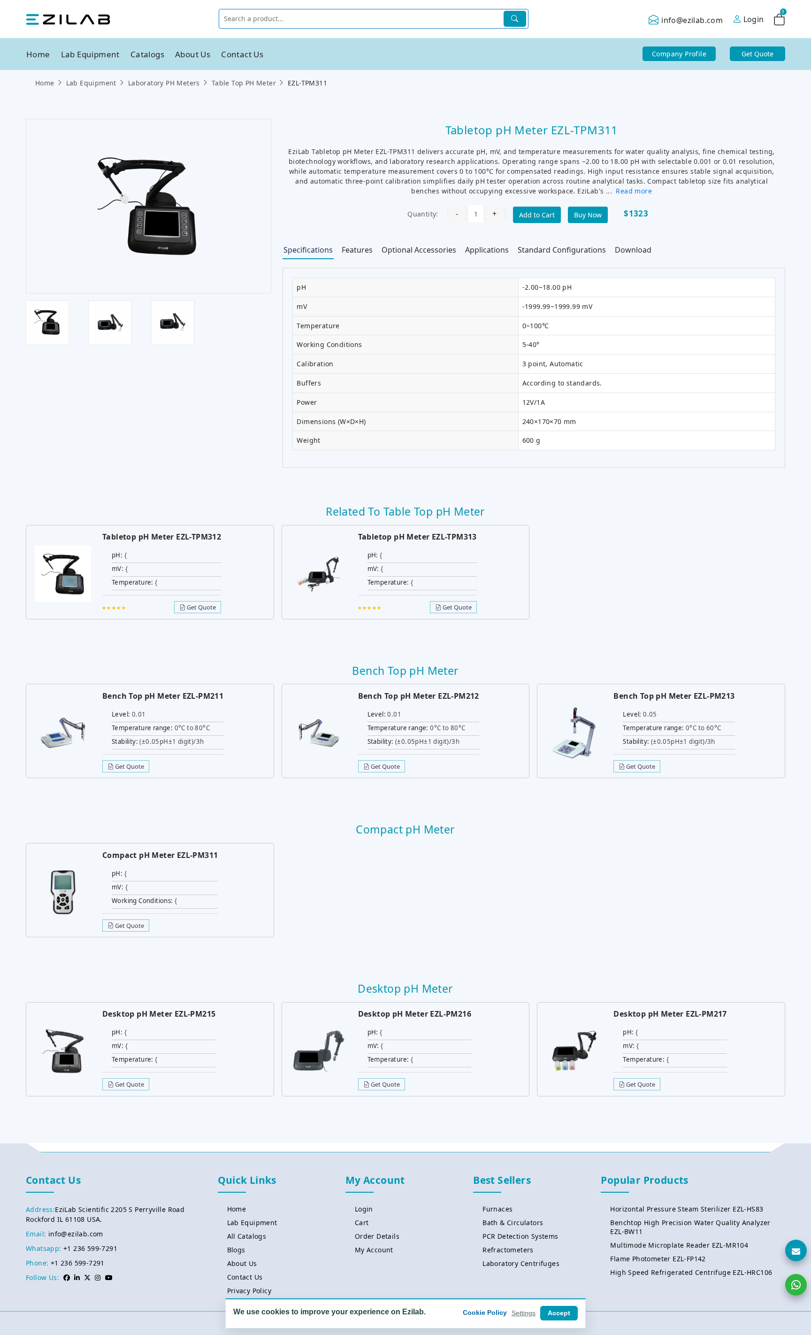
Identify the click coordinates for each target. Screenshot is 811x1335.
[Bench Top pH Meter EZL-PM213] (574, 732)
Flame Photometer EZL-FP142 (657, 1258)
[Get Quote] (796, 1250)
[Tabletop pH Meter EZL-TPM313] (319, 573)
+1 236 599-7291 (90, 1248)
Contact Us (242, 54)
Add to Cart (537, 214)
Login (364, 1208)
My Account (374, 1249)
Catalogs (147, 54)
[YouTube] (109, 1277)
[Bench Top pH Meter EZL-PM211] (63, 732)
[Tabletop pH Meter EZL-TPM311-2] (110, 322)
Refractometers (508, 1249)
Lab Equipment (90, 54)
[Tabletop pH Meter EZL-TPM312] (63, 573)
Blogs (236, 1249)
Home (38, 54)
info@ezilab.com (692, 20)
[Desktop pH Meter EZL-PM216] (319, 1050)
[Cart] (779, 21)
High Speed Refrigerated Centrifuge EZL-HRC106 (691, 1272)
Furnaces (497, 1208)
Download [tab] (633, 250)
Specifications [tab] (308, 250)
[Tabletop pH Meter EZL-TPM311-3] (173, 322)
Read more (634, 190)
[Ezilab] (68, 19)
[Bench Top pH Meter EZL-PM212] (319, 732)
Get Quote (200, 607)
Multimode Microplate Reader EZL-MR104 (679, 1245)
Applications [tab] (487, 250)
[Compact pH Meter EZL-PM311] (63, 891)
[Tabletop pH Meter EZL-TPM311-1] (47, 322)
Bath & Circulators (512, 1222)
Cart (362, 1222)
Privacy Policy (249, 1290)
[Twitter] (87, 1277)
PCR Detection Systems (520, 1236)
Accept (559, 1313)
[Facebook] (66, 1277)
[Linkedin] (77, 1277)
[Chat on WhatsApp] (796, 1285)
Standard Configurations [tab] (562, 250)
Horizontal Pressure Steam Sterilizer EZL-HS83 (686, 1208)
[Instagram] (97, 1277)
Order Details (377, 1236)
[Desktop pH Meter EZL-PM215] (63, 1050)
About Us (192, 54)
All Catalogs (247, 1236)
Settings (524, 1313)
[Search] (515, 19)
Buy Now (588, 214)
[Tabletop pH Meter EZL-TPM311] (149, 205)
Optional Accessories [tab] (419, 250)
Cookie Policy (485, 1312)
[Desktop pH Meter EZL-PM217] (574, 1050)
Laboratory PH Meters (164, 82)
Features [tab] (357, 250)
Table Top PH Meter (244, 82)
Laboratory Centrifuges (520, 1263)
